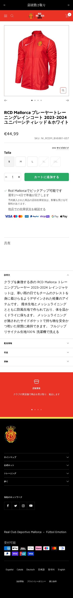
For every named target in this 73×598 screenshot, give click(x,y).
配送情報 (8, 348)
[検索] (12, 20)
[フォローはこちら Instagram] (23, 511)
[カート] (67, 21)
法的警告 (20, 586)
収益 (6, 357)
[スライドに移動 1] (31, 105)
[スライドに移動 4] (41, 105)
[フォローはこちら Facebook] (8, 511)
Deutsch (30, 574)
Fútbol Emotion (56, 537)
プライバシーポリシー (36, 586)
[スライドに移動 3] (38, 105)
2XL (55, 166)
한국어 (51, 574)
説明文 (7, 280)
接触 (6, 366)
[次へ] (67, 105)
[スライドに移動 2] (34, 105)
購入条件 (53, 586)
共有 (7, 248)
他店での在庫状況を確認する (27, 214)
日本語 (41, 574)
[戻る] (5, 105)
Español (9, 574)
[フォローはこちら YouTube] (31, 511)
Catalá (20, 574)
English (61, 574)
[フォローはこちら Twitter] (15, 511)
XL (44, 166)
